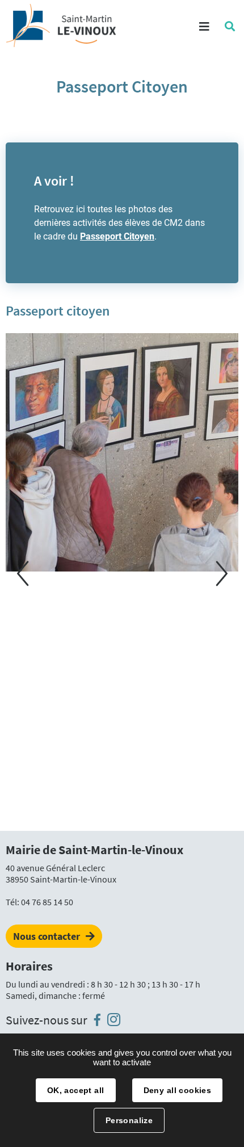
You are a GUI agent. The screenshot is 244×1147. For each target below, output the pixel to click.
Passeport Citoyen (117, 236)
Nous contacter (46, 936)
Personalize (129, 1120)
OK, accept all (75, 1090)
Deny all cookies (178, 1090)
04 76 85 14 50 (47, 901)
